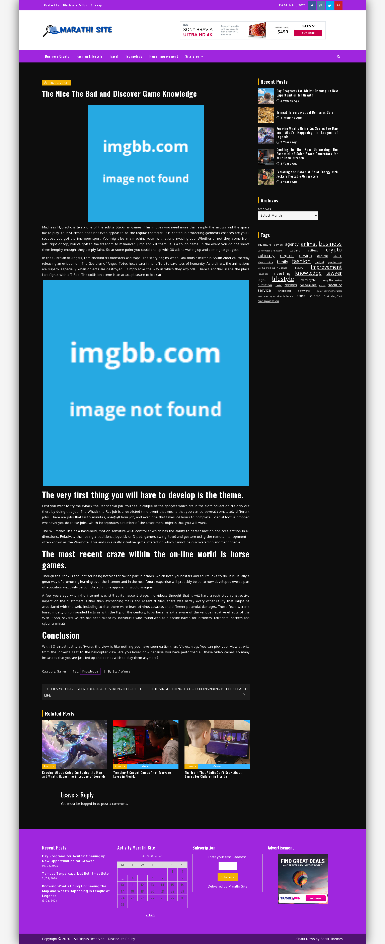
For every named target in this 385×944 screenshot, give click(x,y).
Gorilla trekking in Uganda (273, 267)
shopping (284, 290)
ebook (337, 256)
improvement (326, 266)
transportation (268, 301)
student (314, 296)
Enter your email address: (228, 871)
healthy (299, 267)
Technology (133, 56)
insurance (263, 273)
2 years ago (289, 142)
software (304, 290)
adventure (265, 244)
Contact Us (51, 5)
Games (62, 671)
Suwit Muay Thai (333, 296)
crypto (334, 249)
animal (309, 243)
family (282, 261)
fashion (301, 260)
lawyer (334, 272)
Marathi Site (237, 886)
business (330, 243)
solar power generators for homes (275, 296)
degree (287, 255)
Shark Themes (332, 939)
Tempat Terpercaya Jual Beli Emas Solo (305, 112)
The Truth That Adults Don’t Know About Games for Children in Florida (213, 774)
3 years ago (289, 163)
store (301, 296)
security (335, 285)
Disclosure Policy (75, 5)
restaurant (308, 285)
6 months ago (291, 117)
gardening (335, 262)
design (305, 255)
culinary (266, 255)
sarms (322, 285)
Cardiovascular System (270, 250)
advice (278, 244)
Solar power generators (329, 291)
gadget (319, 262)
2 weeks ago (290, 100)
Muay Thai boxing (332, 280)
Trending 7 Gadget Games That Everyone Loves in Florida (142, 774)
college (313, 250)
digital (322, 256)
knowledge (90, 671)
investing (281, 273)
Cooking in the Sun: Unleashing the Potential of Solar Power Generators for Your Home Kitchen (307, 153)
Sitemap (96, 5)
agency (292, 244)
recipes (291, 285)
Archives (264, 209)
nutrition (265, 285)
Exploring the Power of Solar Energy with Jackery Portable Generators (307, 174)
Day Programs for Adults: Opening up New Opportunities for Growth (307, 93)
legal (262, 279)
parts (278, 285)
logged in (88, 804)
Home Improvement (163, 56)
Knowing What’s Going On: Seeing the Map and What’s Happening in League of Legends (74, 774)
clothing (295, 250)
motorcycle (308, 279)
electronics (265, 262)
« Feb (150, 915)
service (264, 290)
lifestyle (283, 278)
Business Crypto (57, 56)
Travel (113, 56)
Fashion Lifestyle (89, 56)
